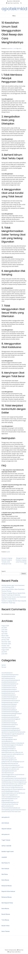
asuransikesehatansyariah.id (10, 674)
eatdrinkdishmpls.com (8, 752)
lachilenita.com (20, 793)
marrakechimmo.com (8, 773)
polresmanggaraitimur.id (9, 774)
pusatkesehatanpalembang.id (10, 717)
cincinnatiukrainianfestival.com (11, 765)
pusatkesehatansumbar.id (9, 687)
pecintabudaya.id (6, 734)
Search (4, 571)
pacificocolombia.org (8, 785)
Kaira (15, 950)
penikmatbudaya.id (7, 737)
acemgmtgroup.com (18, 761)
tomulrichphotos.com (19, 789)
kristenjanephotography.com (10, 802)
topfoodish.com (18, 785)
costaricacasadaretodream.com (11, 797)
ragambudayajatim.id (18, 734)
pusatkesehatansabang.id (9, 704)
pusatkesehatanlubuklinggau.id (11, 719)
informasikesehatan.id (8, 778)
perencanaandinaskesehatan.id (11, 680)
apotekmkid (14, 9)
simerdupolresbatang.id (8, 747)
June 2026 (4, 630)
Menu (14, 15)
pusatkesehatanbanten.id (9, 682)
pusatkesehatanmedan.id (9, 706)
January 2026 (5, 640)
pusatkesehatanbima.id (8, 726)
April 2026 (4, 634)
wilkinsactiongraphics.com (9, 760)
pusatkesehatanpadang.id (9, 710)
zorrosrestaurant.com (8, 756)
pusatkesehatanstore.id (8, 676)
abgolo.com (5, 795)
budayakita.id (5, 736)
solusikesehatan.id (7, 673)
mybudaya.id (20, 743)
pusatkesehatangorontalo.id (10, 702)
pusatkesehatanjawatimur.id (10, 684)
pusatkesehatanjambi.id (8, 695)
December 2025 (6, 642)
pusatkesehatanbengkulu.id (10, 697)
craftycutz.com (19, 752)
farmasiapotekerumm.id (9, 780)
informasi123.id (16, 811)
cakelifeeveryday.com (8, 782)
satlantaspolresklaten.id (9, 748)
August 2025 (5, 650)
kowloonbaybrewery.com (9, 793)
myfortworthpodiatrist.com (9, 798)
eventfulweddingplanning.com (10, 791)
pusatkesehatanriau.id (8, 693)
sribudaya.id (19, 745)
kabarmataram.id (21, 780)
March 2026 (5, 636)
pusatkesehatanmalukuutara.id (11, 700)
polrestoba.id (20, 774)
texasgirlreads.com (7, 754)
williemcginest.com (18, 754)
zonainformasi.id (6, 811)
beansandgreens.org (20, 782)
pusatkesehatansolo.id (8, 721)
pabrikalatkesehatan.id (8, 678)
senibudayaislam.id (7, 741)
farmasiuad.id (21, 732)
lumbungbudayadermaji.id (9, 739)
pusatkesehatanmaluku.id (9, 699)
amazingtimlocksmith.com (9, 771)
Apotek (8, 551)
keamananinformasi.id (19, 810)
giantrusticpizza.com (8, 806)
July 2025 (4, 652)
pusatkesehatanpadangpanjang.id (12, 713)
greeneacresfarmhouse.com (10, 763)
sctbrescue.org (6, 804)
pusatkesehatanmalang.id (9, 723)
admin (19, 48)
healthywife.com (6, 769)
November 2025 (6, 644)
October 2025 (5, 646)
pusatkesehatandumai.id (9, 715)
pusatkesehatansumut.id (9, 686)
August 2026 (5, 625)
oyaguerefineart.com (17, 767)
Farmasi (4, 667)
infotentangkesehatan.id (9, 776)
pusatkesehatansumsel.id (9, 689)
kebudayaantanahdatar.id (9, 743)
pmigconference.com (17, 787)
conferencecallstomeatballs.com (11, 808)
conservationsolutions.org (9, 784)
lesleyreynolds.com (7, 789)
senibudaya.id (14, 736)
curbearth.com (21, 784)
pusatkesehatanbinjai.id (8, 708)
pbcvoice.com (15, 769)
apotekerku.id (6, 732)
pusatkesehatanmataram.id (10, 724)
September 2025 (6, 648)
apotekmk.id (13, 732)
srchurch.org (14, 804)
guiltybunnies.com (7, 761)
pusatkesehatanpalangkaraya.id (11, 730)
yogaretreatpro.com (7, 800)
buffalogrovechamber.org (9, 750)
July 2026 (4, 627)
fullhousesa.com (6, 767)
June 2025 (4, 654)
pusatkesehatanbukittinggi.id (10, 711)
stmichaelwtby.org (7, 810)
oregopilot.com (13, 795)
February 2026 (6, 638)
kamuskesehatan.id (20, 778)
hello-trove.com (6, 787)
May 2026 (4, 632)
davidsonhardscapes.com (9, 758)
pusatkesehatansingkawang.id (10, 728)
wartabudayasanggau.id (9, 745)
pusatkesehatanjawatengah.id (10, 691)
